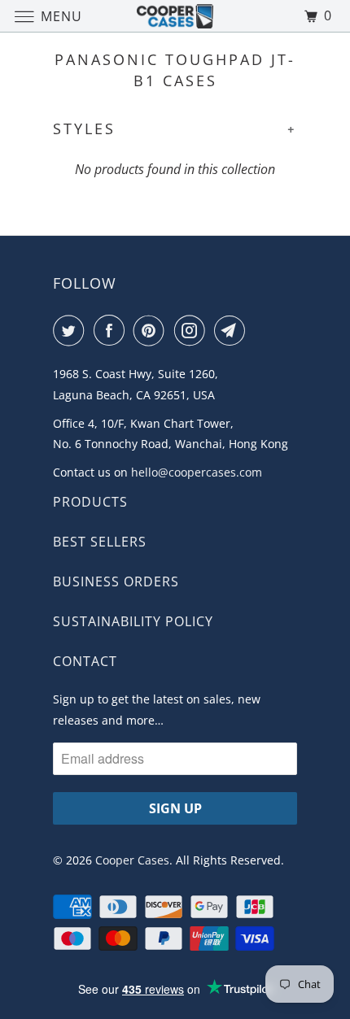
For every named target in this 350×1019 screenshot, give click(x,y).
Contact (85, 661)
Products (90, 502)
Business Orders (116, 581)
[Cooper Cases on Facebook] (112, 330)
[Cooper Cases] (175, 16)
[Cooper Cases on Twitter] (71, 330)
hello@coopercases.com (196, 472)
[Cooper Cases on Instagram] (193, 330)
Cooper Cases (132, 860)
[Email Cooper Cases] (233, 330)
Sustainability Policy (133, 621)
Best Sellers (100, 542)
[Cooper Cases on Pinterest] (152, 330)
